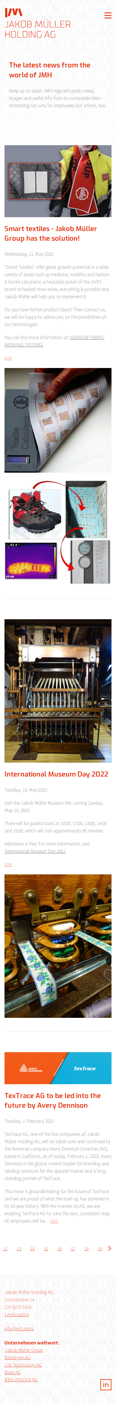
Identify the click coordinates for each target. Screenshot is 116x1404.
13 (19, 1248)
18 (86, 1248)
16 (59, 1248)
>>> (8, 357)
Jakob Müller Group (24, 1349)
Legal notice (17, 1314)
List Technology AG (23, 1364)
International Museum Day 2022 (35, 850)
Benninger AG (17, 1357)
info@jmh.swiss (19, 1328)
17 (73, 1248)
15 (46, 1248)
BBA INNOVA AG (21, 1379)
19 (100, 1248)
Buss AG (13, 1372)
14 (32, 1248)
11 (5, 1248)
